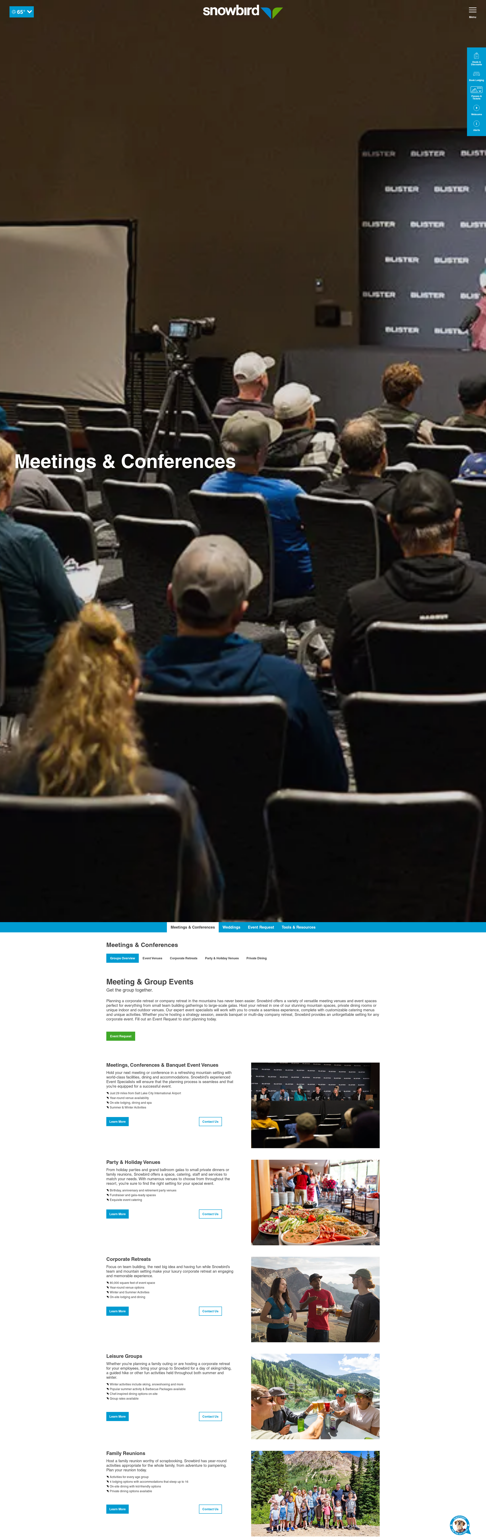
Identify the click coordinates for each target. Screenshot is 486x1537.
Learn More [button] (117, 1121)
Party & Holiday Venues (222, 958)
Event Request (261, 927)
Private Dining (256, 958)
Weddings (231, 927)
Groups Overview (122, 958)
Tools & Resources (299, 927)
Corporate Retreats (183, 958)
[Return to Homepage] (243, 12)
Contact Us (210, 1121)
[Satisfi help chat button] (460, 1526)
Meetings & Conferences (193, 927)
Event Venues (152, 958)
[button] (476, 75)
